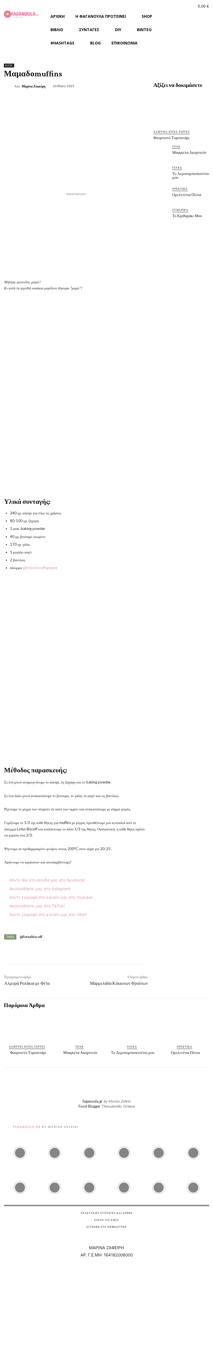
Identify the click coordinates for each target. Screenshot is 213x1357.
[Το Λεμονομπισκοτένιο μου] (161, 174)
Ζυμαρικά (180, 209)
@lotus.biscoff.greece (40, 567)
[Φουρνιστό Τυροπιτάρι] (181, 109)
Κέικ (9, 65)
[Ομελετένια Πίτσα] (161, 195)
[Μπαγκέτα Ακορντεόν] (161, 153)
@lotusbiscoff (31, 937)
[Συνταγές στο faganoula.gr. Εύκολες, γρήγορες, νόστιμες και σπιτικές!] (21, 14)
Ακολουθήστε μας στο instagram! (39, 888)
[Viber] (189, 26)
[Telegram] (107, 952)
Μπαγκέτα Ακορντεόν (189, 152)
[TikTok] (200, 15)
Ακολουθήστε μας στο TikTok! (36, 905)
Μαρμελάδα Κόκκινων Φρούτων (119, 983)
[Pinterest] (148, 85)
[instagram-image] (20, 1151)
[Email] (120, 952)
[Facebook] (178, 15)
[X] (135, 85)
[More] (146, 952)
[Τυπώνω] (133, 952)
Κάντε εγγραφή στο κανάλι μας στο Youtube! (50, 897)
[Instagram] (189, 15)
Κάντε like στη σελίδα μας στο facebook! (46, 880)
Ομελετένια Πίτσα (186, 194)
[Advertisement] (76, 236)
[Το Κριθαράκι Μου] (161, 216)
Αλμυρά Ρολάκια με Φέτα (27, 983)
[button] (180, 38)
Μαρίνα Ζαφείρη (33, 86)
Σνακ (176, 146)
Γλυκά (177, 167)
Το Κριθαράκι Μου (187, 216)
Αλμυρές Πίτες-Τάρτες (171, 131)
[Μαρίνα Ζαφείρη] (9, 86)
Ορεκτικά (180, 188)
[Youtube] (178, 26)
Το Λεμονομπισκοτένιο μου (190, 175)
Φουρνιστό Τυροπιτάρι (171, 138)
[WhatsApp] (95, 952)
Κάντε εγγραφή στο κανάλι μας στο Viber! (47, 914)
